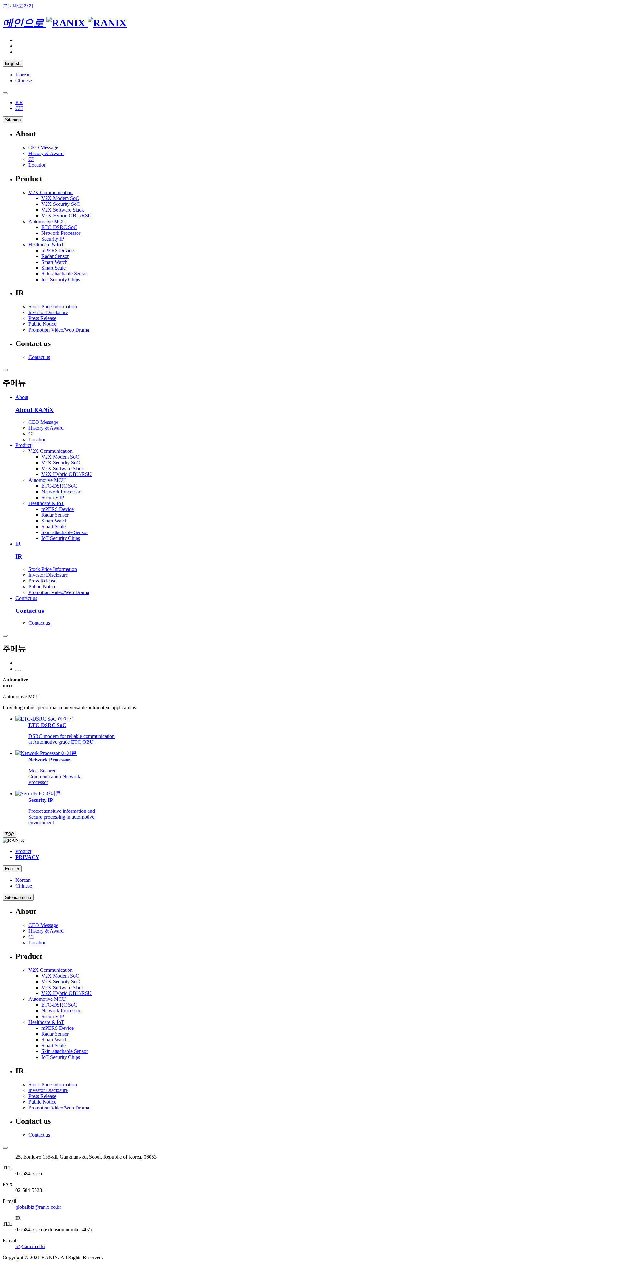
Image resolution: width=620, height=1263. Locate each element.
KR (19, 102)
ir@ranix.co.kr (30, 1246)
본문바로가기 (18, 5)
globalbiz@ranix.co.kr (38, 1207)
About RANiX (35, 409)
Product (23, 445)
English (12, 868)
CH (19, 108)
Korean (23, 74)
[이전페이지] (18, 670)
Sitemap (13, 119)
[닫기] (5, 370)
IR (18, 544)
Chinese (24, 80)
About (22, 397)
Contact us (26, 598)
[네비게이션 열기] (5, 636)
